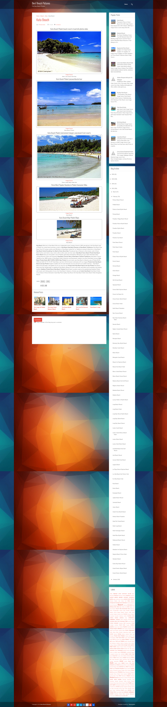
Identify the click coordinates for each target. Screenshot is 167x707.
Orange (132, 664)
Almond (116, 595)
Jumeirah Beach (117, 502)
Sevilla (125, 681)
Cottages (112, 625)
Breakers (132, 610)
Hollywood (116, 645)
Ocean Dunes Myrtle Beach (120, 299)
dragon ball (112, 630)
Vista (117, 692)
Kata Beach (42, 19)
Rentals (132, 675)
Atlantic (132, 599)
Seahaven (129, 679)
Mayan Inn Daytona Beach (119, 362)
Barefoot (129, 602)
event (133, 632)
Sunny (114, 686)
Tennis (120, 688)
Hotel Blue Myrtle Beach (119, 535)
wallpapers (131, 692)
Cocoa (129, 621)
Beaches (125, 605)
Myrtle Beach (116, 333)
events (111, 634)
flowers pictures (128, 635)
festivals (127, 634)
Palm (111, 668)
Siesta (115, 683)
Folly (133, 635)
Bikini (121, 606)
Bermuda (130, 605)
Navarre (127, 663)
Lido (119, 654)
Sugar (128, 684)
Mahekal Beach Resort (118, 390)
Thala (123, 688)
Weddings (116, 693)
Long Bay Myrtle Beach (118, 418)
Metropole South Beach (118, 357)
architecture (118, 599)
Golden (113, 641)
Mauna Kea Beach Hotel (119, 366)
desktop (120, 628)
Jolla (130, 648)
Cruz (118, 626)
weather (112, 693)
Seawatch (121, 681)
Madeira (125, 655)
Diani (133, 628)
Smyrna (123, 683)
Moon (129, 659)
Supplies (125, 686)
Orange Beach (116, 275)
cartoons (122, 617)
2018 (113, 183)
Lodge (126, 654)
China (133, 619)
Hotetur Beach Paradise (119, 516)
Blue (121, 608)
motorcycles (116, 661)
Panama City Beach (118, 237)
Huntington (129, 646)
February (115, 196)
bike (115, 606)
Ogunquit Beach (117, 284)
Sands (133, 677)
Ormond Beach (116, 266)
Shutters (111, 683)
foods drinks (127, 637)
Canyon (129, 614)
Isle (128, 648)
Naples (115, 663)
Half (110, 643)
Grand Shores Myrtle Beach (120, 573)
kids (133, 650)
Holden (132, 643)
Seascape (112, 681)
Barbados (124, 602)
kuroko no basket (113, 652)
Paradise (122, 668)
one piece (128, 664)
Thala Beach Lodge (95, 307)
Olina (125, 664)
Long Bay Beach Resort (119, 423)
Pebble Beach (116, 204)
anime (111, 599)
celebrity (118, 619)
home (119, 645)
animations (131, 597)
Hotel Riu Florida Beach (119, 521)
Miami (132, 657)
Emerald (120, 632)
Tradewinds (118, 690)
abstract (115, 593)
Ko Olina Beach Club (118, 479)
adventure (124, 593)
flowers (123, 636)
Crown (115, 626)
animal (116, 597)
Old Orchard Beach (117, 280)
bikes (118, 606)
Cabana (126, 612)
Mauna (121, 657)
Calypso (115, 614)
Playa (124, 672)
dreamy (120, 630)
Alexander (112, 595)
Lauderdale (128, 652)
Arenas (122, 599)
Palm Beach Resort (117, 242)
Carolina (129, 615)
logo (133, 654)
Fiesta (131, 634)
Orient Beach (116, 270)
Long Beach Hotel (117, 409)
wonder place (112, 695)
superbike (122, 686)
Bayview (111, 605)
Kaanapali (120, 650)
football (132, 637)
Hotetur (118, 646)
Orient (118, 666)
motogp (111, 661)
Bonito (111, 610)
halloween (114, 643)
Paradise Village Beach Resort (120, 219)
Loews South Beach (118, 428)
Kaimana (125, 650)
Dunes (126, 630)
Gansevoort (132, 639)
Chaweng (125, 619)
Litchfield (122, 654)
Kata (46, 16)
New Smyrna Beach (118, 313)
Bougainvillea (116, 610)
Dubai (123, 630)
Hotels (114, 646)
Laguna (119, 652)
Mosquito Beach (117, 338)
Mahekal (129, 655)
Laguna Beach (116, 464)
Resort (112, 677)
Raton (114, 675)
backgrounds (119, 602)
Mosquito (132, 659)
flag (133, 634)
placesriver (115, 672)
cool (124, 623)
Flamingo (112, 635)
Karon (128, 650)
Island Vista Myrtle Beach (119, 512)
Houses (125, 646)
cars (133, 616)
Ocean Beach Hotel (117, 303)
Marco (115, 657)
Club (126, 621)
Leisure (116, 654)
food (117, 637)
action (119, 593)
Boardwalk (124, 608)
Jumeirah (112, 650)
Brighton (111, 612)
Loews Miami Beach (118, 439)
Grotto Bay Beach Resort (119, 563)
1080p (111, 593)
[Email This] (41, 285)
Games (127, 639)
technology (116, 688)
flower (119, 635)
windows (127, 693)
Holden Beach (116, 544)
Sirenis (120, 683)
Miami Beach (116, 352)
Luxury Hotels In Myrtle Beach (120, 399)
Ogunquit (122, 664)
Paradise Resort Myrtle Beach (120, 223)
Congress (121, 623)
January (115, 579)
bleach (117, 608)
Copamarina (128, 623)
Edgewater (131, 630)
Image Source (69, 74)
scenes (119, 679)
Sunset (117, 686)
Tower (114, 690)
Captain (132, 614)
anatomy (128, 595)
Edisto (111, 632)
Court (120, 625)
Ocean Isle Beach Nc (118, 294)
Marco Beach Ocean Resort (120, 376)
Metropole (129, 657)
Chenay (129, 619)
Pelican (111, 670)
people (119, 670)
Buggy (118, 612)
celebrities (112, 619)
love (116, 655)
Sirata (117, 683)
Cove (124, 625)
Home (126, 4)
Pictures (129, 670)
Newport (112, 664)
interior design (113, 648)
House (121, 646)
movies (125, 661)
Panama (117, 668)
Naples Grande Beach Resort (120, 329)
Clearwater (122, 621)
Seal (133, 679)
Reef (120, 675)
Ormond (121, 666)
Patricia (129, 668)
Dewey (126, 628)
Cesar (121, 619)
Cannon (125, 614)
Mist (110, 659)
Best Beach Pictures (41, 3)
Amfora (124, 595)
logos (111, 655)
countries (116, 625)
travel (122, 690)
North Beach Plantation (118, 308)
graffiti (119, 641)
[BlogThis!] (43, 285)
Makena (111, 657)
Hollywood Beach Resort (119, 540)
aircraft (129, 593)
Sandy (111, 679)
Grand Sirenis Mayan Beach (120, 568)
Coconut (132, 621)
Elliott (117, 632)
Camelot (119, 614)
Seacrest (124, 679)
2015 (113, 188)
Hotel (111, 646)
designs (115, 628)
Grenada (129, 641)
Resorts (116, 677)
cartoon (116, 617)
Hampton (118, 643)
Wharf (124, 693)
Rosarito (129, 677)
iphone (118, 648)
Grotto (133, 641)
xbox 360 (125, 695)
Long (113, 655)
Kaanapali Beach (117, 493)
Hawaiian (126, 643)
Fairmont (115, 634)
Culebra (121, 626)
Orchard (111, 666)
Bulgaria (122, 612)
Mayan (124, 657)
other (127, 666)
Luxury (119, 655)
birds (128, 606)
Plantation (120, 672)
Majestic (132, 655)
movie (121, 661)
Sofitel (127, 683)
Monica (121, 659)
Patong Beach (116, 214)
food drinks (121, 637)
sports (114, 684)
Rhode (119, 677)
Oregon (114, 666)
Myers (133, 661)
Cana (122, 614)
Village (111, 692)
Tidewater (130, 688)
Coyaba (127, 625)
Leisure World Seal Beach (119, 460)
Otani (124, 666)
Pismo (132, 670)
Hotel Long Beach (117, 526)
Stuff (126, 684)
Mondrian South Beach (118, 348)
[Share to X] (44, 285)
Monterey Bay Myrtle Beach (120, 343)
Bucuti (115, 612)
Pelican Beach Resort (118, 200)
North (115, 664)
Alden (133, 593)
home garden (131, 645)
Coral (133, 623)
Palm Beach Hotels (117, 247)
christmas (112, 621)
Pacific (130, 666)
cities (116, 621)
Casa (126, 617)
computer (116, 623)
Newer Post (35, 348)
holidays (111, 645)
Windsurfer (132, 693)
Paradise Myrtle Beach (118, 228)
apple (114, 599)
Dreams (116, 630)
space (133, 683)
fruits (118, 639)
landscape (123, 652)
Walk (123, 692)
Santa (115, 679)
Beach (42, 16)
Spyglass (123, 684)
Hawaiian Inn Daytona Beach (120, 549)
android (112, 597)
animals (121, 597)
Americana (120, 595)
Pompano (132, 672)
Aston (129, 599)
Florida (115, 635)
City (118, 621)
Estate (130, 632)
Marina (118, 657)
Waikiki (120, 692)
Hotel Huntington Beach (119, 530)
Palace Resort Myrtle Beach (120, 256)
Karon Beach (116, 488)
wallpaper (126, 692)
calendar (111, 614)
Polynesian (128, 672)
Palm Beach (116, 251)
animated (126, 597)
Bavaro (132, 602)
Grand (122, 641)
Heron (129, 643)
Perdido (123, 670)
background (113, 602)
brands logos (122, 610)
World (117, 695)
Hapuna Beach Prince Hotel (120, 554)
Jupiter (116, 650)
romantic (126, 677)
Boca (129, 608)
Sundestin (132, 684)
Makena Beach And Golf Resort (121, 381)
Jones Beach (116, 507)
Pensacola (115, 670)
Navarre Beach (116, 324)
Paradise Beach (117, 233)
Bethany (112, 606)
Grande (125, 641)
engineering (125, 632)
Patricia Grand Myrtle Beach (120, 209)
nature (123, 663)
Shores (132, 681)
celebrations (131, 617)
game (123, 639)
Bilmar (123, 606)
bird (126, 606)
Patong (125, 668)
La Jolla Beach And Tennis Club (121, 474)
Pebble (132, 668)
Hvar (133, 646)
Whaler (120, 693)
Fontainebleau (113, 637)
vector (125, 690)
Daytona (125, 626)
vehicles (130, 690)
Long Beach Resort (117, 404)
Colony (111, 623)
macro (122, 655)
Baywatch (115, 605)
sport (111, 684)
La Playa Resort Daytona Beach (121, 469)
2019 (113, 179)
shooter (128, 681)
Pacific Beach (116, 261)
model (113, 659)
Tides (126, 688)
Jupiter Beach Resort (118, 497)
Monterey (125, 659)
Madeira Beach (116, 395)
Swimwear (130, 686)
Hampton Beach (117, 559)
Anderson (132, 595)
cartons (111, 617)
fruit (116, 639)
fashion (123, 634)
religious (128, 675)
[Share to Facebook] (46, 285)
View (133, 690)
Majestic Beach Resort (118, 385)
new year (131, 663)
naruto (119, 663)
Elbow (114, 632)
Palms (114, 668)
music (129, 661)
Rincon (122, 677)
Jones (133, 648)
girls (111, 641)
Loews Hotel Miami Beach (119, 444)
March (114, 191)
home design (124, 645)
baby (129, 600)
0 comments (58, 24)
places (111, 672)
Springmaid (118, 684)
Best (133, 605)
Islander (125, 648)
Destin (123, 628)
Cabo (133, 612)
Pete (126, 670)
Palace (132, 666)
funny (120, 639)
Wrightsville (121, 695)
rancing (111, 675)
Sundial (111, 686)
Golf (117, 641)
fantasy (119, 634)
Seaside (116, 681)
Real (117, 675)
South (129, 683)
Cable (130, 612)
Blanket (113, 608)
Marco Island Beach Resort (119, 371)
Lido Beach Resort (117, 455)
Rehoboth (124, 675)
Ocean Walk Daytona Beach (120, 289)
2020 (113, 174)
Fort (114, 639)
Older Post (103, 348)
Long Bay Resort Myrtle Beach (120, 414)
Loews (130, 654)
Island (122, 648)
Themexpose (132, 704)
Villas (114, 692)
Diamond (130, 628)
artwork (125, 599)
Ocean (118, 664)
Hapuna (122, 643)
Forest (111, 639)
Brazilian (128, 610)
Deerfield (129, 626)
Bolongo (132, 608)
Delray (133, 626)
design (111, 628)
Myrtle (112, 663)
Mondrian (117, 659)
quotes (129, 673)
